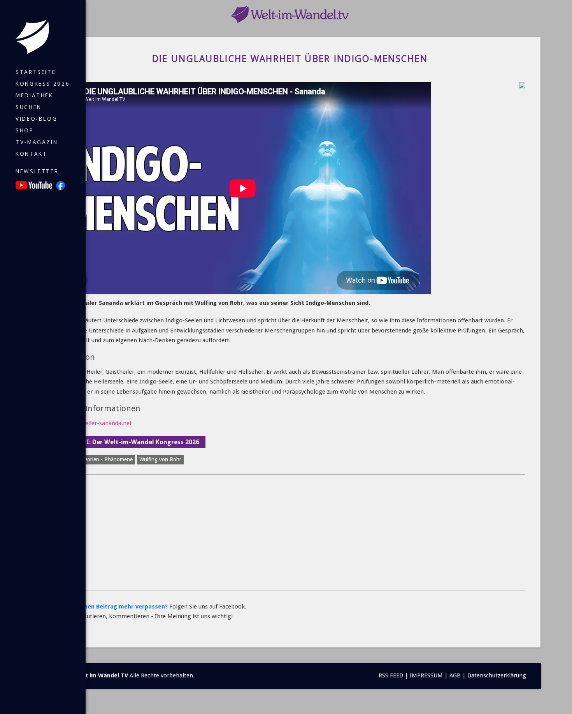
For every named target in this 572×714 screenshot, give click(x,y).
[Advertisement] (287, 532)
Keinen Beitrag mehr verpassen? (121, 606)
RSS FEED (391, 675)
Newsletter (37, 171)
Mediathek (34, 95)
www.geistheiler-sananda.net (93, 423)
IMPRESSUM (426, 675)
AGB (455, 675)
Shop (25, 130)
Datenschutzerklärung (496, 675)
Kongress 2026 (43, 83)
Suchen (29, 107)
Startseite (36, 72)
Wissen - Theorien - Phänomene (94, 459)
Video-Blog (36, 118)
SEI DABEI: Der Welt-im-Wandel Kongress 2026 (129, 442)
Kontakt (31, 153)
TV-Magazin (37, 142)
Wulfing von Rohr (160, 459)
